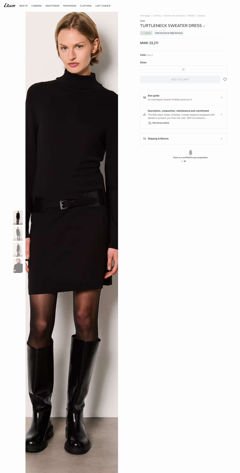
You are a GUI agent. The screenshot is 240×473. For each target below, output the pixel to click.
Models (191, 15)
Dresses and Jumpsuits (174, 15)
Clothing (157, 15)
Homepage (145, 15)
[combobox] (183, 69)
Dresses (201, 15)
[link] (23, 6)
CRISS (142, 21)
